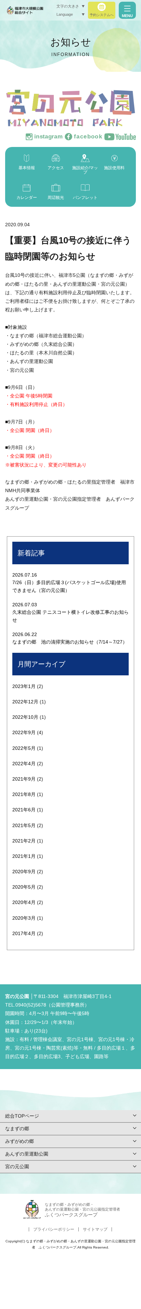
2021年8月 (24, 794)
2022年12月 (25, 701)
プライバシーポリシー (53, 1229)
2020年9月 (24, 871)
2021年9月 (24, 779)
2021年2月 (24, 841)
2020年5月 (24, 887)
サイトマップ (95, 1229)
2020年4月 (24, 902)
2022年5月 (24, 748)
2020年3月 (24, 918)
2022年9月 (24, 732)
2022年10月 (25, 717)
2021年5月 (24, 825)
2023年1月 (24, 686)
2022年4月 (24, 763)
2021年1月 (24, 856)
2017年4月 (24, 933)
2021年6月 (24, 809)
